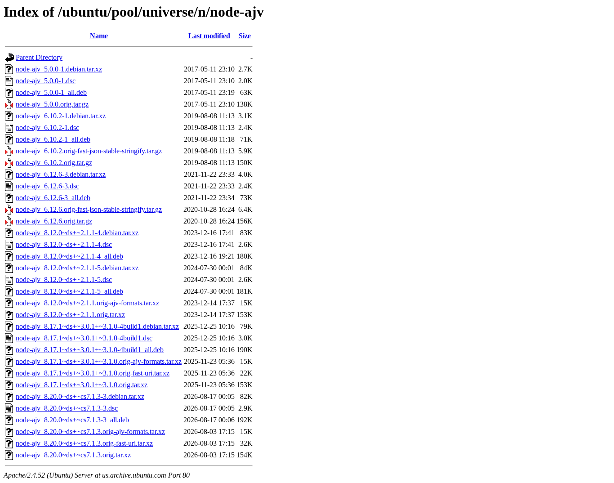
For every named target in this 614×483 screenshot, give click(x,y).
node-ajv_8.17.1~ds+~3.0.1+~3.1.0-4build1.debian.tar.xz (97, 326)
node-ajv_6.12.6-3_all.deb (53, 197)
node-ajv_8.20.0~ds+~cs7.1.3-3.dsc (67, 408)
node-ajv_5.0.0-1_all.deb (51, 92)
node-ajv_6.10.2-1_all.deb (53, 139)
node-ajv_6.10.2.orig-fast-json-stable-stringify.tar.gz (89, 151)
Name (99, 36)
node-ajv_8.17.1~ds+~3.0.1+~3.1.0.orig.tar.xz (81, 385)
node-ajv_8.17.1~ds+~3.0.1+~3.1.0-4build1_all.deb (90, 349)
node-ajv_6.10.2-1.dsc (47, 127)
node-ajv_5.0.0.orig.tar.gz (52, 104)
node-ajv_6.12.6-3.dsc (47, 186)
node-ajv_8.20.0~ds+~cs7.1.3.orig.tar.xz (73, 455)
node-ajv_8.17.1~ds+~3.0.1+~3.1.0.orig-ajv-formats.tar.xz (99, 361)
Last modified (209, 36)
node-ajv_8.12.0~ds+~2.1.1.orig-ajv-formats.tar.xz (87, 303)
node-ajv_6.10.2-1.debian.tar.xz (61, 116)
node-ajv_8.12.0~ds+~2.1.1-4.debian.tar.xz (77, 233)
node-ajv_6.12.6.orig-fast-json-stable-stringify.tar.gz (89, 209)
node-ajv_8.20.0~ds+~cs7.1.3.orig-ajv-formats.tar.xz (90, 431)
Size (245, 36)
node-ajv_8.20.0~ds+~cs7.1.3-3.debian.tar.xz (80, 396)
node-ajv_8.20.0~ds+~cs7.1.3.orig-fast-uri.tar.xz (84, 443)
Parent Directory (39, 57)
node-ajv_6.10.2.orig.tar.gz (54, 162)
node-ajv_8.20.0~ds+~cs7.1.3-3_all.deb (72, 420)
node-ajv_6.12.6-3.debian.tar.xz (61, 174)
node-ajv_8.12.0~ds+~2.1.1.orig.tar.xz (70, 314)
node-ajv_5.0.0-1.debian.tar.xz (59, 69)
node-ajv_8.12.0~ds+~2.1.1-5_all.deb (69, 291)
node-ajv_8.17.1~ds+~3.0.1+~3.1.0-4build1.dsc (84, 338)
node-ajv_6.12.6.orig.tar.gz (54, 221)
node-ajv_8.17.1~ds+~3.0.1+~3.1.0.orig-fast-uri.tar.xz (92, 373)
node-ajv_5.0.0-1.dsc (46, 81)
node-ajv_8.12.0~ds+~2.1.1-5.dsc (64, 279)
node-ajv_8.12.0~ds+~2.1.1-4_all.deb (69, 256)
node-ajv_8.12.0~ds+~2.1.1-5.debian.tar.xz (77, 268)
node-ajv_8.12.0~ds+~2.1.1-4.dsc (64, 244)
